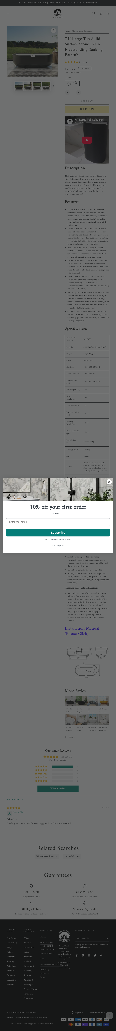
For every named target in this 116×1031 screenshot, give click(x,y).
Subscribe (58, 532)
